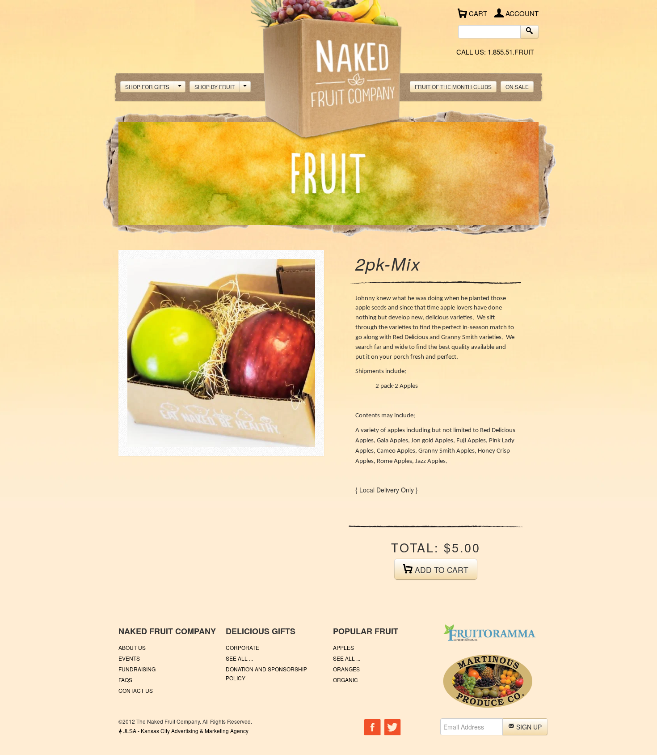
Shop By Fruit (214, 86)
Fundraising (137, 669)
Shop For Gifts (147, 86)
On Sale (517, 86)
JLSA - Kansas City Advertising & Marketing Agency (183, 730)
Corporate (242, 647)
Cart (477, 13)
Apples (343, 647)
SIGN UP (528, 726)
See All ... (239, 658)
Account (521, 13)
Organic (345, 679)
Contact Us (135, 690)
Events (129, 658)
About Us (132, 647)
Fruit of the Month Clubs (453, 86)
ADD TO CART (440, 569)
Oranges (346, 669)
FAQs (125, 679)
